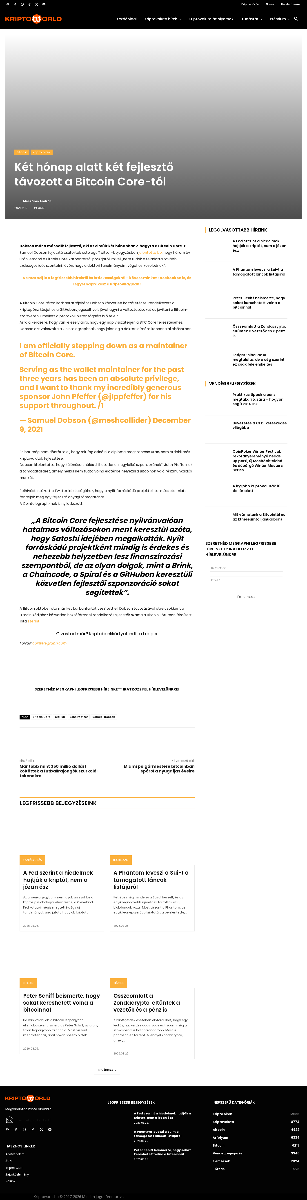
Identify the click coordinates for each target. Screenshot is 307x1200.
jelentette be (150, 252)
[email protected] (34, 1120)
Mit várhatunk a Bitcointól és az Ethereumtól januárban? (259, 517)
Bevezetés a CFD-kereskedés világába (260, 425)
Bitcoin (22, 152)
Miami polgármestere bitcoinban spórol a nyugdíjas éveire (159, 768)
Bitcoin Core (41, 717)
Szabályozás (32, 860)
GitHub (60, 717)
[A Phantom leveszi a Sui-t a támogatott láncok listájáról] (152, 839)
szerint (34, 621)
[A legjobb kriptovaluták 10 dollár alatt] (217, 492)
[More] (71, 231)
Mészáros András (37, 201)
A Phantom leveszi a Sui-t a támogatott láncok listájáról (151, 879)
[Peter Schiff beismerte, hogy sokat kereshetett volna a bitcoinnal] (62, 962)
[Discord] (7, 4)
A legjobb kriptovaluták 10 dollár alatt (256, 488)
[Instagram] (22, 4)
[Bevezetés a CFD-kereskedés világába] (217, 429)
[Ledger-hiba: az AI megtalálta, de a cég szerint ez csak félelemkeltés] (217, 361)
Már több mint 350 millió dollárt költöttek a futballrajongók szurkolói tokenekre (59, 771)
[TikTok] (29, 4)
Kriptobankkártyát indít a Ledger (123, 634)
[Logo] (51, 19)
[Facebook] (15, 4)
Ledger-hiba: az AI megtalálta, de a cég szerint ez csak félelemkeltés (259, 359)
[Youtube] (43, 4)
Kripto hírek (41, 152)
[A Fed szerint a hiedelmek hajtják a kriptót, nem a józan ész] (62, 839)
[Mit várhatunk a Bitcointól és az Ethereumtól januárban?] (217, 521)
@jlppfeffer (122, 396)
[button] (296, 19)
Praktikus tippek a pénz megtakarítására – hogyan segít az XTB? (258, 399)
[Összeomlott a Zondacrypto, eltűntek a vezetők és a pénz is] (152, 962)
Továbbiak (105, 1070)
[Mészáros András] (18, 201)
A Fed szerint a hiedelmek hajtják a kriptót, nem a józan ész (58, 879)
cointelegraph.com (49, 643)
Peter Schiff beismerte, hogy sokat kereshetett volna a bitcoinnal (61, 1002)
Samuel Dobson (103, 717)
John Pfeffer (79, 717)
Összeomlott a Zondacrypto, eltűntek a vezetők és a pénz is (146, 1002)
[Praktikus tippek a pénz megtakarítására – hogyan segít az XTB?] (217, 401)
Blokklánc (120, 860)
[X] (36, 4)
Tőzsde (118, 983)
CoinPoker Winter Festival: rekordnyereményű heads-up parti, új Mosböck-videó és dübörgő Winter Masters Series (258, 461)
